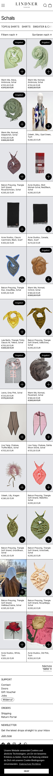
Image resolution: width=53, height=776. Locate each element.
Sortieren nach (40, 34)
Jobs (4, 695)
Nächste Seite (47, 667)
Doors (4, 688)
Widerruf (8, 699)
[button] (45, 5)
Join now (6, 735)
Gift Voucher (8, 692)
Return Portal (9, 717)
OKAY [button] (26, 771)
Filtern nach (8, 34)
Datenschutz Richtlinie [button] (30, 764)
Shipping (6, 713)
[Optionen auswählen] (22, 71)
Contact (6, 684)
